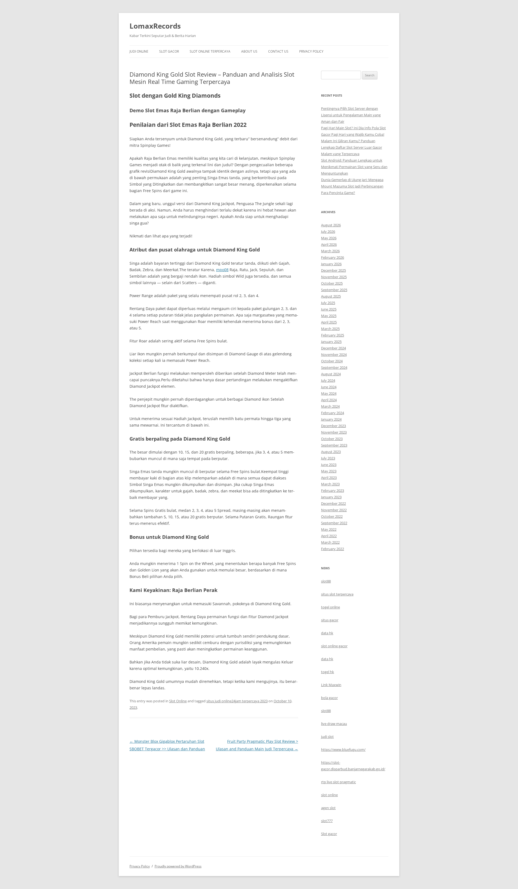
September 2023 (334, 445)
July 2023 (328, 458)
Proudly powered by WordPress (178, 866)
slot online (329, 794)
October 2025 (332, 283)
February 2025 (332, 335)
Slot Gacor (169, 51)
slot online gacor (334, 645)
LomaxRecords (155, 26)
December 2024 (333, 348)
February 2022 (332, 548)
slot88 (326, 581)
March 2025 (330, 328)
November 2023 (334, 432)
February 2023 (332, 490)
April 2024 (329, 399)
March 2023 (330, 484)
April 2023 (329, 477)
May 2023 (328, 471)
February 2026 (332, 257)
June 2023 (328, 464)
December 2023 (333, 425)
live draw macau (334, 723)
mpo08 (222, 269)
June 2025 (328, 309)
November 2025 (334, 276)
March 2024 (330, 406)
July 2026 (328, 231)
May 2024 (328, 393)
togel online (330, 607)
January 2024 (331, 419)
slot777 (327, 820)
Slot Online (178, 701)
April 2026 (329, 244)
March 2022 (330, 542)
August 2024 (331, 374)
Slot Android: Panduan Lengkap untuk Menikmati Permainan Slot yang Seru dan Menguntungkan (354, 167)
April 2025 (329, 322)
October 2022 (332, 516)
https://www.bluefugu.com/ (343, 749)
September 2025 (334, 289)
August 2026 (331, 225)
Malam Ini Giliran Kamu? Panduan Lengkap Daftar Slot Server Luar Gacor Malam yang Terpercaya (351, 147)
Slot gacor (329, 833)
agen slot (328, 807)
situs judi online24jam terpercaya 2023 (237, 701)
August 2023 (331, 451)
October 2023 (332, 438)
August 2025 (331, 296)
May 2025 (328, 315)
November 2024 (334, 354)
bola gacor (329, 697)
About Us (249, 51)
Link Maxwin (331, 684)
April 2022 (329, 535)
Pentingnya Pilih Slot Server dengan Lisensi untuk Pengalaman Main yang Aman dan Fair (351, 115)
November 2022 (334, 509)
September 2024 (334, 367)
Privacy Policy (311, 51)
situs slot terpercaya (337, 594)
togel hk (327, 671)
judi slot (327, 736)
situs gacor (329, 620)
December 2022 (333, 503)
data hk (327, 633)
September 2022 (334, 522)
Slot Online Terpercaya (210, 51)
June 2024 (328, 386)
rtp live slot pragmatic (338, 781)
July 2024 (328, 380)
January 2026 (331, 263)
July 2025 (328, 302)
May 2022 (328, 529)
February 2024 (332, 412)
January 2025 (331, 341)
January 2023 (331, 497)
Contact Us (278, 51)
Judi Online (139, 51)
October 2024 (332, 361)
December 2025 (333, 270)
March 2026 (330, 250)
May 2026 (328, 238)
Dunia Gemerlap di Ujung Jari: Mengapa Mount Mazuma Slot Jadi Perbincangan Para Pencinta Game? (352, 186)
